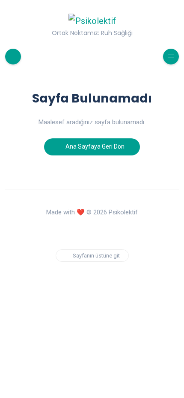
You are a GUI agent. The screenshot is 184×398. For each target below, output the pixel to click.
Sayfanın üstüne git (96, 255)
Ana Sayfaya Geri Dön (94, 146)
